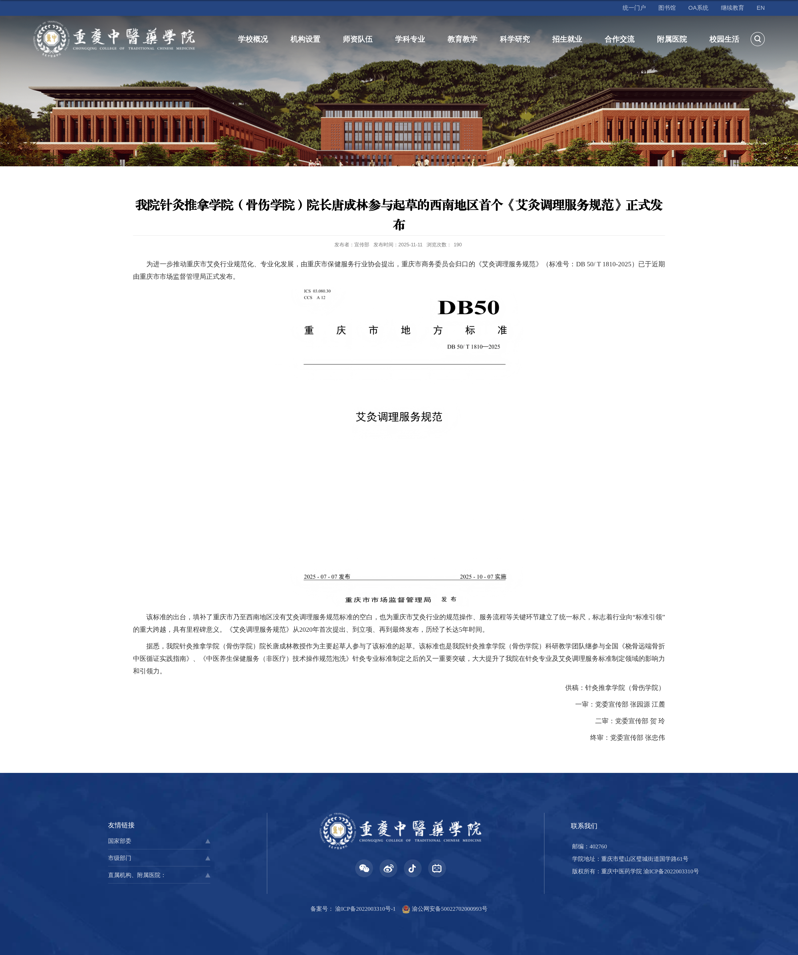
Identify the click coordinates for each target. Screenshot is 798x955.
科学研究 (515, 39)
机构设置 (305, 39)
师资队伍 (358, 39)
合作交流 (620, 39)
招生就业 (567, 39)
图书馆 (667, 8)
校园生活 (724, 39)
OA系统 (698, 8)
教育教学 (463, 39)
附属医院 (672, 39)
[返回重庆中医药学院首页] (114, 23)
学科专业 (410, 39)
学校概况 (253, 39)
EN (761, 8)
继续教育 (732, 8)
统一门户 (634, 8)
